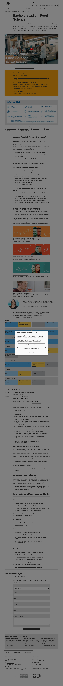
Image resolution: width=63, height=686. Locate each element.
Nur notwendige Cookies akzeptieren (31, 348)
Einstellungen (31, 352)
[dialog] (31, 343)
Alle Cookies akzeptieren (31, 344)
